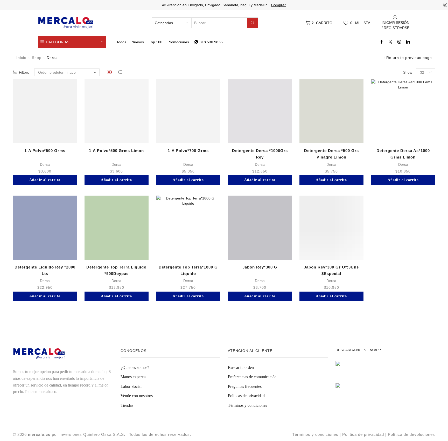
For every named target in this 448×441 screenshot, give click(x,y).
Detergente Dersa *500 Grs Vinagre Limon (331, 153)
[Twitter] (390, 42)
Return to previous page (409, 58)
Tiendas (127, 405)
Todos (121, 42)
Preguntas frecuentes (245, 386)
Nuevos (137, 42)
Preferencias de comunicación (252, 377)
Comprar (278, 5)
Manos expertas (133, 377)
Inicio (21, 58)
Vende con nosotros (137, 396)
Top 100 (155, 42)
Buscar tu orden (241, 367)
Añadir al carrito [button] (44, 180)
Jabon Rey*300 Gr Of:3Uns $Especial (331, 270)
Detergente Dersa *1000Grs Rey (260, 153)
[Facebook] (381, 42)
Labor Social (131, 386)
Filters (24, 72)
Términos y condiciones (247, 405)
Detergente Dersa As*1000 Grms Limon (403, 153)
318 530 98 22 (211, 42)
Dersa (45, 164)
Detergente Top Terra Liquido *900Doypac (116, 270)
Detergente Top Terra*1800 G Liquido (188, 270)
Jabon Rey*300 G (259, 267)
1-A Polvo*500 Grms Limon (116, 150)
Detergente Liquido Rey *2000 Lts (45, 270)
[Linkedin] (408, 42)
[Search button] (252, 23)
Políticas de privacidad (246, 396)
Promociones (178, 42)
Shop (36, 58)
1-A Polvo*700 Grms (188, 150)
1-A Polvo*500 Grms (44, 150)
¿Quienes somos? (135, 367)
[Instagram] (399, 42)
